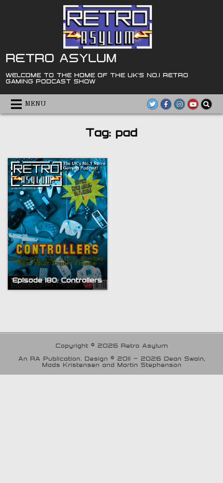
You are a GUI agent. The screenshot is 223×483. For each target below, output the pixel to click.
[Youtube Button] (193, 104)
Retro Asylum (61, 57)
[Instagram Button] (179, 104)
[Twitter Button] (152, 104)
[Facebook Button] (166, 104)
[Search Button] (206, 104)
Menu (35, 104)
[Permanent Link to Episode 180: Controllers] (57, 224)
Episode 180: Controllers (57, 280)
